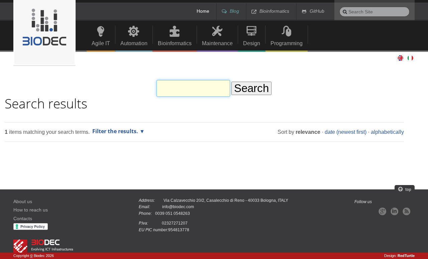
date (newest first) (345, 132)
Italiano (411, 58)
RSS (406, 211)
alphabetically (387, 132)
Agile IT (101, 43)
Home (203, 11)
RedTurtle (406, 256)
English (400, 58)
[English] (44, 32)
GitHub (317, 11)
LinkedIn (394, 211)
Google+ (382, 211)
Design (251, 43)
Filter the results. (115, 131)
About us (22, 201)
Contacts (22, 218)
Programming (287, 43)
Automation (133, 43)
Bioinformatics (274, 11)
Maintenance (217, 43)
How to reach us (30, 209)
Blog (234, 11)
